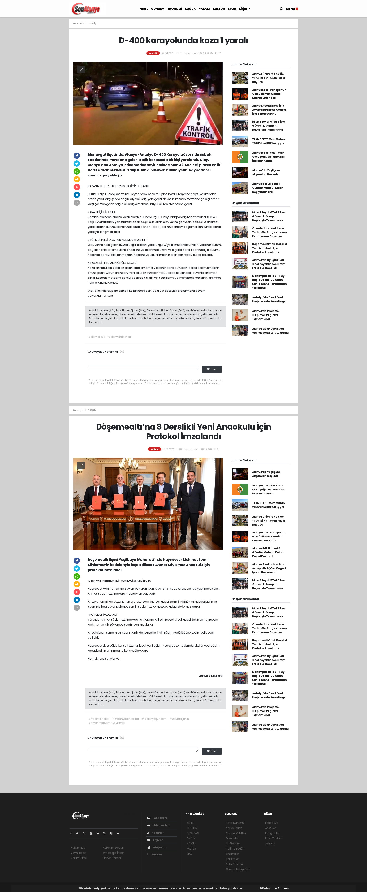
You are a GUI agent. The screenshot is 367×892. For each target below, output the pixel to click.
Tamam (283, 888)
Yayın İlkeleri (78, 853)
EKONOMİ (175, 8)
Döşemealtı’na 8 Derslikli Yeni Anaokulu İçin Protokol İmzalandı (269, 248)
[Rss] (106, 833)
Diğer (243, 8)
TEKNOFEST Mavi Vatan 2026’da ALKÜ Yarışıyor (268, 141)
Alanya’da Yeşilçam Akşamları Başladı (266, 172)
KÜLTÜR (219, 8)
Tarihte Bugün (235, 849)
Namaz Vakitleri (236, 833)
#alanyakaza (96, 337)
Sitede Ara (271, 823)
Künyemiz (159, 847)
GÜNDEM (158, 8)
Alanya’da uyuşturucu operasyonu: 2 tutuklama (270, 330)
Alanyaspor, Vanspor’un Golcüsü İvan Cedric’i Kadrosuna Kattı (269, 94)
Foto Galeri (160, 818)
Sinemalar (232, 854)
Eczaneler (232, 838)
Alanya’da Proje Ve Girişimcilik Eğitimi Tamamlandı (265, 315)
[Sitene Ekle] (119, 833)
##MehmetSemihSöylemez (106, 723)
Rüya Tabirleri (273, 838)
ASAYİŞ (92, 23)
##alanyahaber (99, 719)
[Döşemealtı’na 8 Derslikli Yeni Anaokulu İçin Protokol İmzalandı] (148, 504)
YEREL (143, 8)
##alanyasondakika (125, 719)
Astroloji (270, 843)
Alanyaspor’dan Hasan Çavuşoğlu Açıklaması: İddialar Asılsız (268, 157)
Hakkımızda (78, 848)
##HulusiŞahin (179, 719)
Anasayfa (78, 23)
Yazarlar (158, 833)
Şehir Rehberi (234, 864)
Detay (266, 888)
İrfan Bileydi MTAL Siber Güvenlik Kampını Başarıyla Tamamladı (268, 125)
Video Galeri (160, 825)
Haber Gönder (112, 858)
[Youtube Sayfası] (92, 833)
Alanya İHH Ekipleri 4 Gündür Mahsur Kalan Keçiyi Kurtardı (267, 188)
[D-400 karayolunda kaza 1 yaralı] (148, 103)
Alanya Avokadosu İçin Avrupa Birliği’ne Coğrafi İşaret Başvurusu (269, 110)
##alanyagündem (154, 719)
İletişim (156, 854)
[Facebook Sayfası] (72, 833)
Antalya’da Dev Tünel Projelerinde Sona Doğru (269, 299)
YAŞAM (204, 8)
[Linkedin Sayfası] (99, 833)
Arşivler (157, 840)
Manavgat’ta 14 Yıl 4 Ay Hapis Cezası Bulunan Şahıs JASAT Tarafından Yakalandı (269, 282)
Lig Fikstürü (233, 843)
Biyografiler (272, 833)
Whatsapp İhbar (113, 853)
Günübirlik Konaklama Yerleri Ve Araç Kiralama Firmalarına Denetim (269, 232)
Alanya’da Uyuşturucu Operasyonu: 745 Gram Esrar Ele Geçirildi (268, 264)
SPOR (232, 8)
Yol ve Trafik (234, 828)
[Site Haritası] (113, 833)
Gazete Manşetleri (238, 869)
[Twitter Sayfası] (79, 833)
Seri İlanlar (232, 859)
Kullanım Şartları (113, 848)
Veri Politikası (79, 858)
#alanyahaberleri (119, 337)
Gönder (212, 369)
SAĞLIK (190, 8)
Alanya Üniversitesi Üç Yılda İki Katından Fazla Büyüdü (268, 78)
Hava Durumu (235, 823)
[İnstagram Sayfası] (86, 833)
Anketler (270, 828)
